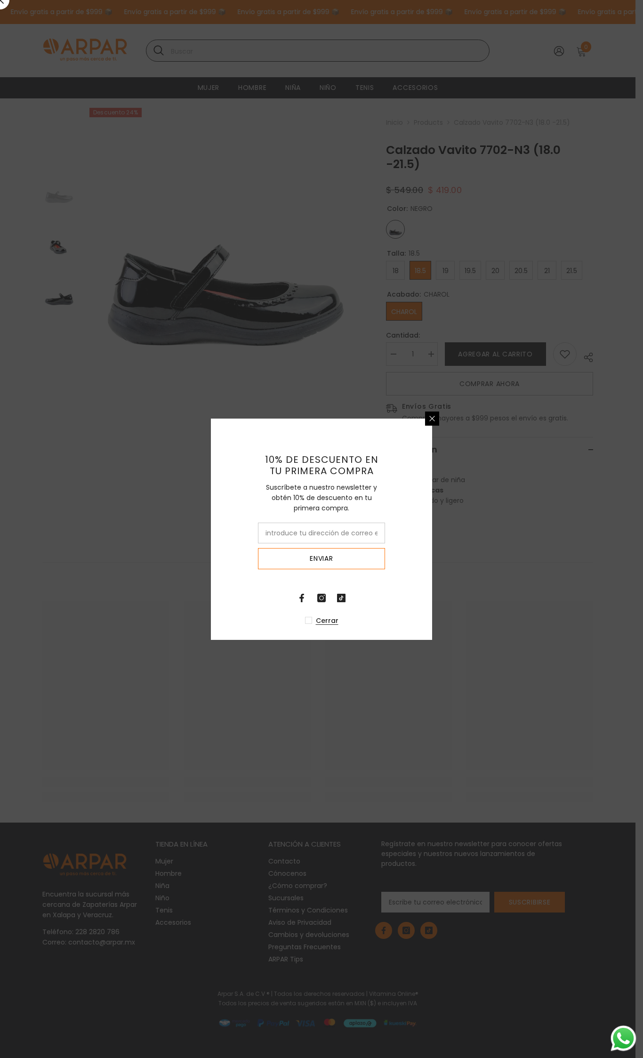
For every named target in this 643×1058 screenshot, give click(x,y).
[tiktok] (452, 598)
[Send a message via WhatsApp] (623, 1038)
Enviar (431, 558)
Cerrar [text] (437, 620)
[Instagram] (432, 598)
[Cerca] (543, 419)
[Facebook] (412, 598)
